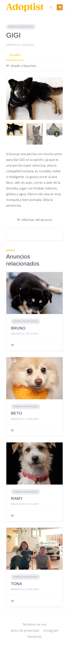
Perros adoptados (20, 26)
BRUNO (18, 328)
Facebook (34, 637)
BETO (16, 413)
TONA (16, 583)
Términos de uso (35, 624)
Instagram (51, 630)
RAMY (17, 498)
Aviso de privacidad (25, 630)
